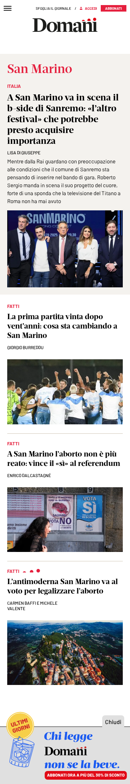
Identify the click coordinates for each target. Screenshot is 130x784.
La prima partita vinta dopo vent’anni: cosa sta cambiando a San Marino (62, 326)
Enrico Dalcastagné (29, 475)
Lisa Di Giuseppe (23, 152)
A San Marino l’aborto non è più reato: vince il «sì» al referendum (63, 458)
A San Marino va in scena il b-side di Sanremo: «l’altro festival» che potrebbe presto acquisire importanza (63, 119)
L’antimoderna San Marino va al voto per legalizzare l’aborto (62, 586)
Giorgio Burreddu (25, 347)
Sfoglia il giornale (53, 8)
